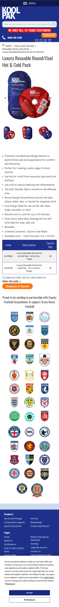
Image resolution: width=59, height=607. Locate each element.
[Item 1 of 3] (28, 135)
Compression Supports (14, 522)
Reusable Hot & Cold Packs (15, 48)
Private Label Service (40, 526)
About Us (8, 540)
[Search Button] (54, 24)
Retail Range (36, 522)
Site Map (34, 543)
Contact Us (49, 35)
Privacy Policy (10, 555)
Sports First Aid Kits (12, 526)
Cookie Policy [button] (48, 578)
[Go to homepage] (11, 12)
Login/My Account (39, 547)
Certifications (10, 544)
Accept (29, 593)
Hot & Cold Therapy (24, 45)
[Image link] (36, 40)
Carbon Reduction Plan (41, 555)
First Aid (34, 518)
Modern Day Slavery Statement (40, 538)
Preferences (29, 600)
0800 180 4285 (15, 37)
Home (8, 45)
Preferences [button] (10, 584)
